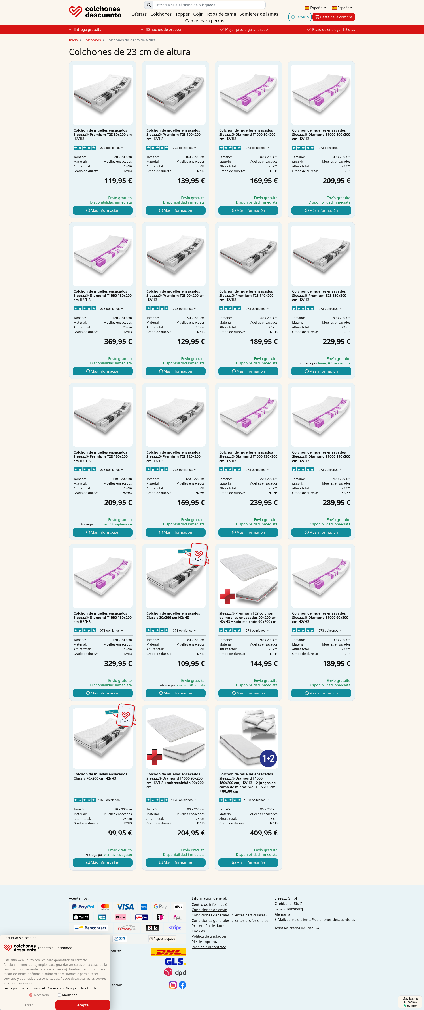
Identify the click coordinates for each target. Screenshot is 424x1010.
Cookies (198, 931)
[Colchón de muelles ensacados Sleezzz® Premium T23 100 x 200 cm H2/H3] (176, 95)
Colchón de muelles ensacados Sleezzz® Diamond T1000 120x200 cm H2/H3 (248, 456)
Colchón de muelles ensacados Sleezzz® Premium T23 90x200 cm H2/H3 (175, 295)
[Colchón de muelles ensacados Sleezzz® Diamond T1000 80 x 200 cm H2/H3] (248, 95)
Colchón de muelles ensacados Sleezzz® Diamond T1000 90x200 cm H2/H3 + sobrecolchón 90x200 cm (175, 780)
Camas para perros (204, 21)
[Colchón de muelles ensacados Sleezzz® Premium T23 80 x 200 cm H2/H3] (103, 95)
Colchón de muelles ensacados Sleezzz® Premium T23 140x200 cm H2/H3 (246, 295)
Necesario (41, 995)
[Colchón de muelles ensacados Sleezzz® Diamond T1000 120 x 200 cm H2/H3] (248, 417)
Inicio (73, 40)
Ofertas (139, 14)
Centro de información (211, 904)
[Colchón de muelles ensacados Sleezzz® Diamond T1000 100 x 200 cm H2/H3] (321, 95)
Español (316, 7)
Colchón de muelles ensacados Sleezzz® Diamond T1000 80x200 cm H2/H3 (247, 134)
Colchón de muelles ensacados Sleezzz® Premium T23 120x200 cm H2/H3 (173, 456)
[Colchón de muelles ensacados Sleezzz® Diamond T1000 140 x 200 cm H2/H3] (321, 417)
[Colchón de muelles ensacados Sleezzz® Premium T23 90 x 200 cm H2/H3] (176, 256)
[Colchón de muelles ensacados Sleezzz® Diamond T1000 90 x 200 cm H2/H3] (321, 578)
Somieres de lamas (259, 14)
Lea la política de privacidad (24, 988)
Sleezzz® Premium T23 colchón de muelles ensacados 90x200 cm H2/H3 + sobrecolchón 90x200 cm (248, 617)
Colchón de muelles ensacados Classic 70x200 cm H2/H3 (100, 776)
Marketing (70, 995)
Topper (182, 14)
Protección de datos (208, 925)
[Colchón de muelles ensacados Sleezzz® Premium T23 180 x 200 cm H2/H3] (321, 256)
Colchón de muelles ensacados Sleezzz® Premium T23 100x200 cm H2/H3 (173, 134)
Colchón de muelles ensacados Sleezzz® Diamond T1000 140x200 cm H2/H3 (321, 456)
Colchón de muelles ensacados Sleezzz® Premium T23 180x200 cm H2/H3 (319, 295)
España (343, 7)
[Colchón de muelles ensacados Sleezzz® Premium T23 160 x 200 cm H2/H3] (103, 417)
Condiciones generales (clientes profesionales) (230, 920)
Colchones (161, 14)
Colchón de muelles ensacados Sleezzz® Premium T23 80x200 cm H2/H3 (103, 134)
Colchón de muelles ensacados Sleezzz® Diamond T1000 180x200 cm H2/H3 (103, 295)
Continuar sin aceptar (20, 938)
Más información (104, 210)
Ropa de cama (221, 14)
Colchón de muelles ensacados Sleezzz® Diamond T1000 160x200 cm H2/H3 (103, 617)
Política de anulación (209, 936)
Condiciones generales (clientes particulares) (229, 915)
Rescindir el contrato (209, 947)
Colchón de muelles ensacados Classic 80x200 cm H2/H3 (173, 615)
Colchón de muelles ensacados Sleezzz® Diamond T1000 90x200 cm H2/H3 (320, 617)
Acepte (83, 1005)
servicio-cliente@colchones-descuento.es (321, 919)
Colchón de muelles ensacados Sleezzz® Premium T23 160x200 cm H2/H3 (101, 456)
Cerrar (27, 1005)
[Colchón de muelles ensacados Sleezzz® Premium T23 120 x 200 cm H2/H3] (176, 417)
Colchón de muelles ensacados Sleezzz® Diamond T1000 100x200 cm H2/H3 (321, 134)
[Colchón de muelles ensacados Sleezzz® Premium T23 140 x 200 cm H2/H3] (248, 256)
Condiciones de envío (209, 909)
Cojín (198, 14)
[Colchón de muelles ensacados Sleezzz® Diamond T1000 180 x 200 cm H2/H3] (103, 256)
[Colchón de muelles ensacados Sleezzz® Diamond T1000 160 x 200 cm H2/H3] (103, 578)
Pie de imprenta (205, 941)
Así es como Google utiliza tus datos (74, 988)
